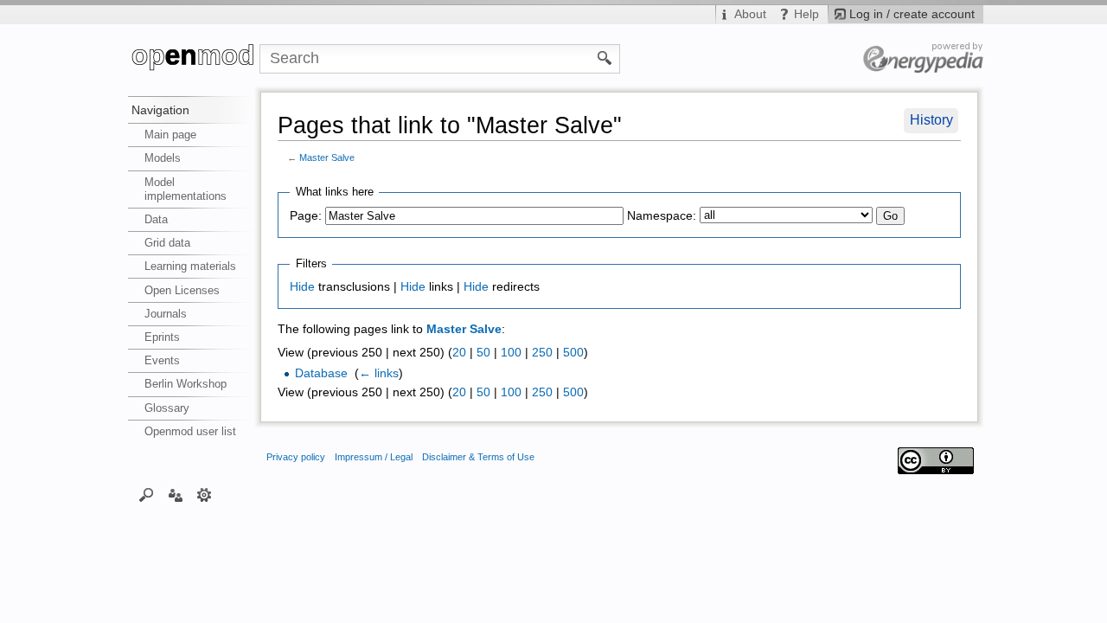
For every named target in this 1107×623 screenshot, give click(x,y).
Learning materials (190, 266)
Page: (306, 215)
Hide (302, 286)
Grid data (167, 242)
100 (511, 352)
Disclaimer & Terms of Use (478, 457)
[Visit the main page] (193, 59)
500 (573, 352)
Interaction (175, 494)
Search (146, 494)
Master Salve (327, 157)
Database (321, 373)
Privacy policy (295, 457)
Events (162, 360)
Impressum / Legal (374, 457)
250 (542, 352)
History (931, 119)
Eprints (162, 337)
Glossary (166, 407)
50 (483, 352)
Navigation (160, 110)
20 (459, 352)
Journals (165, 313)
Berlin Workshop (185, 383)
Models (162, 157)
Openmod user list (190, 431)
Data (156, 219)
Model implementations (185, 189)
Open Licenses (182, 290)
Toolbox (204, 494)
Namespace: (661, 215)
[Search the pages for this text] (605, 57)
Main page (170, 134)
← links (379, 373)
